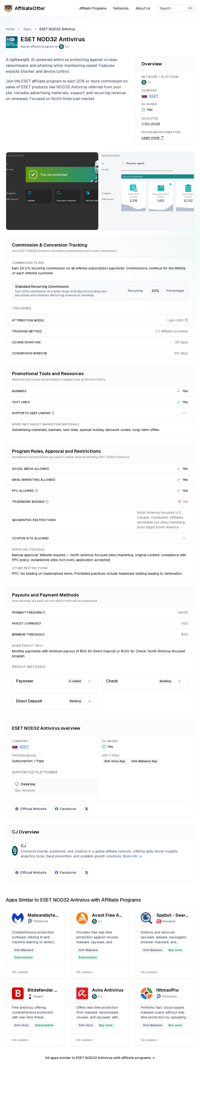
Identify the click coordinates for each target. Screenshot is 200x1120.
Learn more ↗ (152, 137)
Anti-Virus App (114, 761)
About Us (143, 8)
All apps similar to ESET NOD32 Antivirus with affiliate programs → (100, 1058)
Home (10, 29)
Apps (27, 29)
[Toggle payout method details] (89, 681)
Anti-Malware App (144, 761)
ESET (153, 95)
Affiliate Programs (93, 8)
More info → (132, 856)
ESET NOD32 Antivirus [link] (57, 29)
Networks (121, 8)
